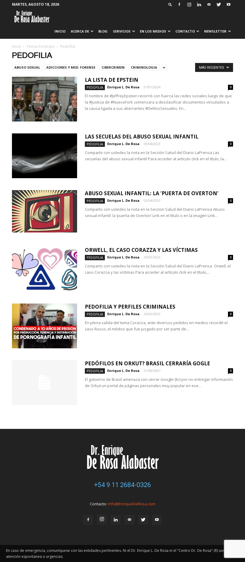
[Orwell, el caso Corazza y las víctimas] (44, 269)
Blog (103, 31)
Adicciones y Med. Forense (70, 67)
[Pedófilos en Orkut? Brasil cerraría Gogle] (44, 382)
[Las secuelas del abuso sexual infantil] (44, 155)
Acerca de (80, 31)
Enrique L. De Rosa (123, 87)
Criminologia (144, 67)
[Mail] (208, 4)
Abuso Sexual (27, 67)
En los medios (153, 31)
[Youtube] (228, 4)
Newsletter (215, 31)
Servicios (122, 31)
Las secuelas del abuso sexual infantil (141, 136)
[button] (170, 4)
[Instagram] (189, 4)
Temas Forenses (40, 46)
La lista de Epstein (111, 79)
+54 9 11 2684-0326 (122, 485)
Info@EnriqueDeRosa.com (131, 503)
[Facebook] (179, 4)
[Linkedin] (199, 4)
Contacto (185, 31)
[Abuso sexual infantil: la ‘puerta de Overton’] (44, 211)
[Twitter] (218, 4)
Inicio (59, 31)
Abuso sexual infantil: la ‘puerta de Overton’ (151, 193)
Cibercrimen (113, 67)
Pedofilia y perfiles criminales (130, 306)
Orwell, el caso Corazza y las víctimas (141, 250)
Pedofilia (95, 87)
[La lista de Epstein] (44, 99)
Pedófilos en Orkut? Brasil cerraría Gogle (147, 363)
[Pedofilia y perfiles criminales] (44, 326)
